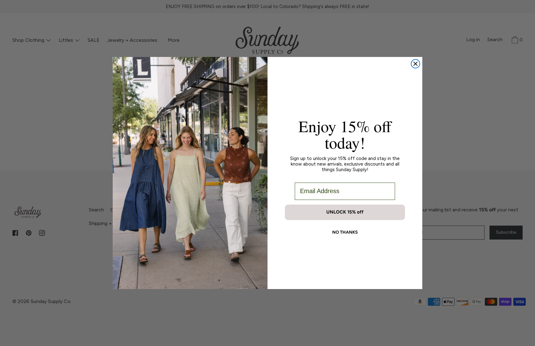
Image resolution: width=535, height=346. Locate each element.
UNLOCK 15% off (344, 212)
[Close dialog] (415, 63)
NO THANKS (345, 232)
